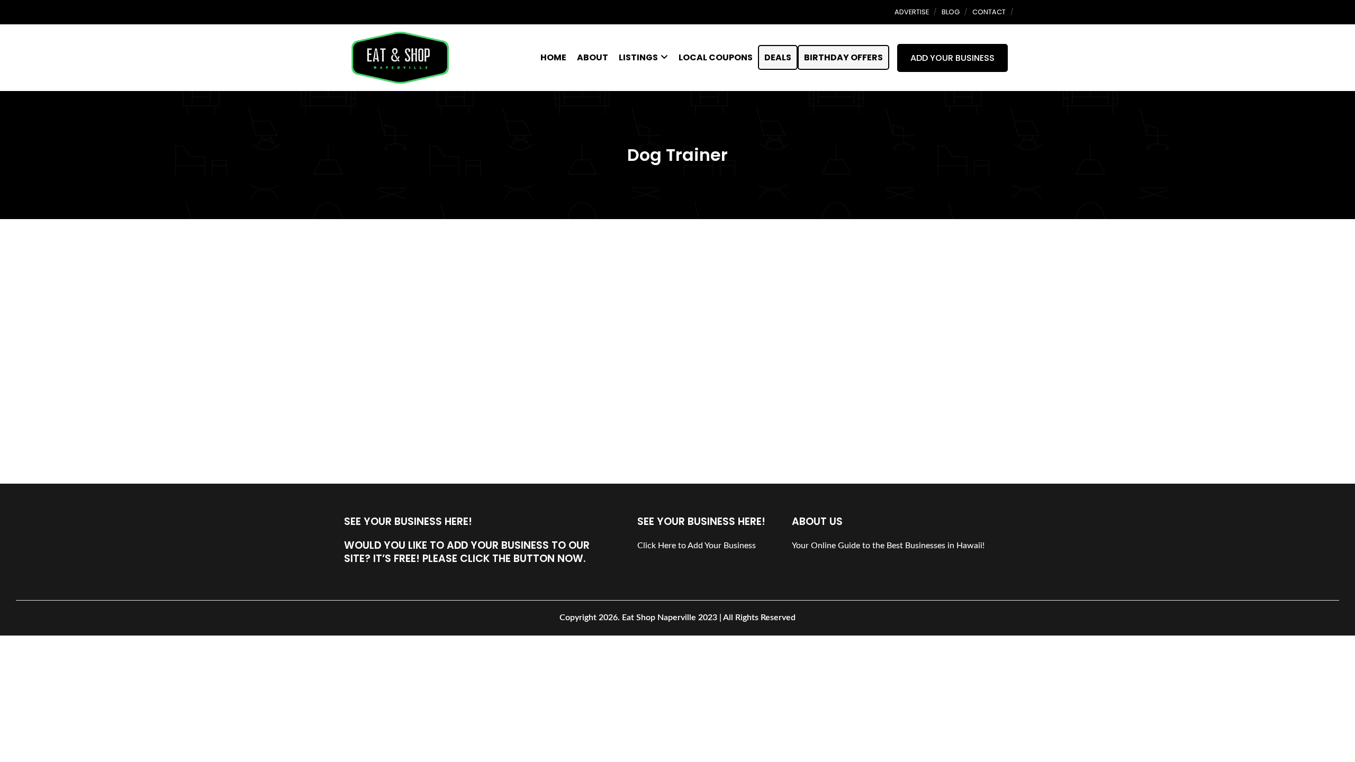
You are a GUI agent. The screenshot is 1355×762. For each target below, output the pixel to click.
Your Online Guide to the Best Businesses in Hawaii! (888, 545)
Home (553, 57)
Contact (989, 11)
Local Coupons (716, 57)
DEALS (777, 57)
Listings (638, 57)
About (592, 57)
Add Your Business (952, 58)
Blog (951, 11)
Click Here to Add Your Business (696, 545)
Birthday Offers (843, 57)
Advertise (912, 11)
